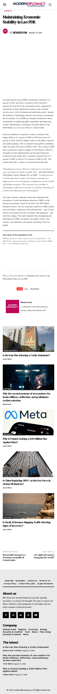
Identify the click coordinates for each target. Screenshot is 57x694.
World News (8, 434)
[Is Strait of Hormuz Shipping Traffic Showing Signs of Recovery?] (28, 506)
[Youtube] (36, 615)
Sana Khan (7, 359)
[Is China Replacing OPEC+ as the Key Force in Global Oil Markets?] (28, 464)
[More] (44, 41)
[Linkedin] (24, 41)
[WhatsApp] (18, 41)
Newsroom (20, 33)
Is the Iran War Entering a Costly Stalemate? (26, 355)
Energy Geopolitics (10, 476)
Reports (8, 11)
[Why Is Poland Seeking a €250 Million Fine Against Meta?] (28, 422)
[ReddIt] (31, 41)
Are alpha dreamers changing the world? (44, 556)
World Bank (34, 289)
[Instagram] (13, 615)
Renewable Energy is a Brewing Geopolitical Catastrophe (14, 557)
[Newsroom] (6, 31)
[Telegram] (37, 41)
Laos (26, 289)
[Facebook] (5, 41)
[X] (12, 41)
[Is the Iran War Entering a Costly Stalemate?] (28, 339)
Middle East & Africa (10, 351)
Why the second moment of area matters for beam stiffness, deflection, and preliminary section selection (26, 397)
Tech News (7, 389)
